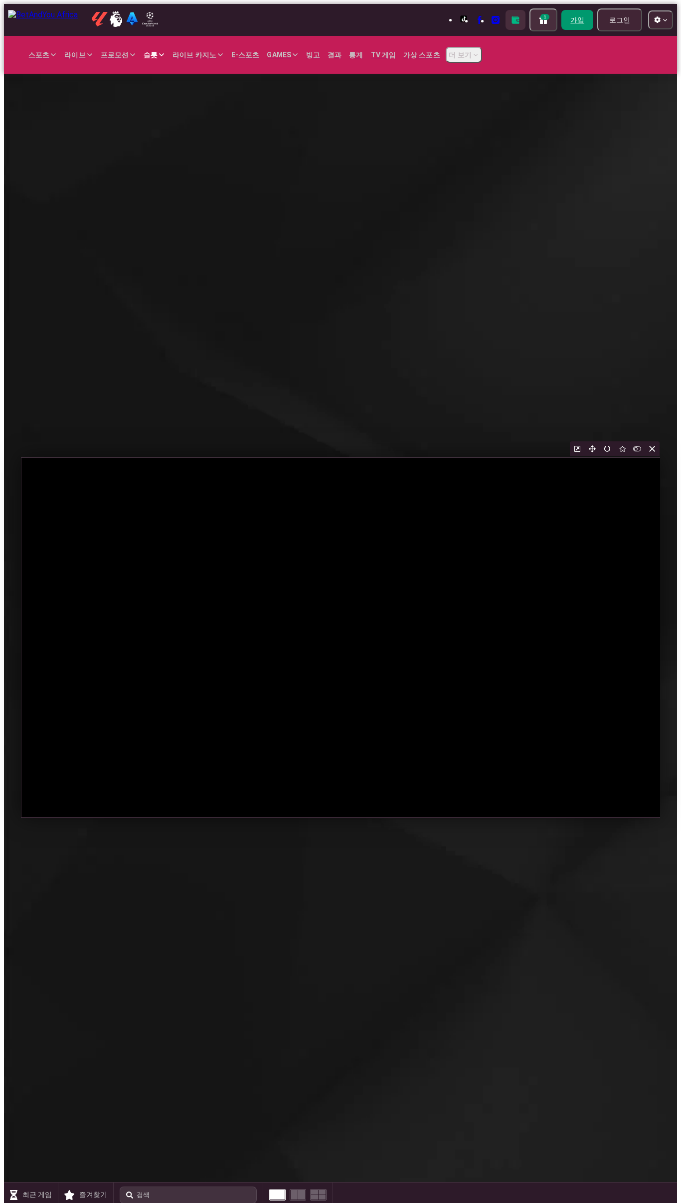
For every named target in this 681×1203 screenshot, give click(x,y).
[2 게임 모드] (298, 1195)
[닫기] (652, 448)
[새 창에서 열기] (577, 448)
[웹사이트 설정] (660, 19)
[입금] (515, 20)
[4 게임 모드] (318, 1195)
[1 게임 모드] (277, 1195)
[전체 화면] (592, 448)
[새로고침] (607, 448)
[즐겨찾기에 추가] (622, 448)
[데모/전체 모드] (637, 448)
